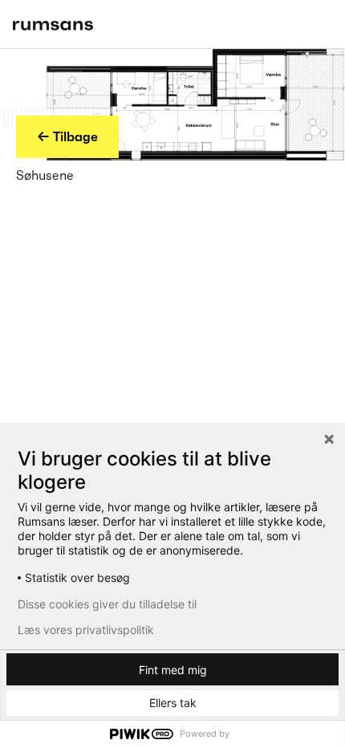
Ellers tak (173, 702)
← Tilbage (67, 136)
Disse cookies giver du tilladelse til (107, 604)
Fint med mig (173, 670)
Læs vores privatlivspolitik (86, 630)
